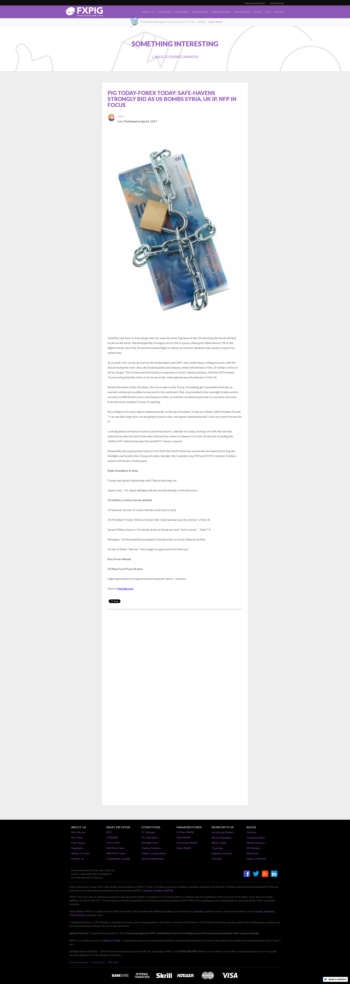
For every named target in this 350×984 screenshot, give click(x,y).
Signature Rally (111, 940)
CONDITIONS (150, 827)
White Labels (218, 842)
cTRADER (112, 837)
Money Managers (221, 837)
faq (267, 12)
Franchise (217, 848)
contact (278, 12)
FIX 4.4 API (112, 842)
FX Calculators (149, 837)
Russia (81, 915)
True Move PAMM (186, 842)
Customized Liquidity (118, 858)
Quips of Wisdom (256, 858)
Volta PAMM (183, 837)
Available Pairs (149, 842)
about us (148, 12)
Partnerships (243, 12)
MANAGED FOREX (189, 827)
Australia (198, 911)
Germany (269, 911)
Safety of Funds (80, 853)
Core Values (78, 842)
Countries (143, 911)
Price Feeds (181, 12)
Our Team (77, 837)
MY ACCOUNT (277, 3)
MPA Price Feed (115, 853)
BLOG (258, 12)
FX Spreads (148, 832)
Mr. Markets (253, 848)
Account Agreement (152, 858)
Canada (258, 911)
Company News (256, 837)
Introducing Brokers (222, 832)
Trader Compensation (153, 853)
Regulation (77, 848)
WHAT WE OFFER (118, 827)
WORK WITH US (222, 827)
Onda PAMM (183, 848)
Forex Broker (76, 911)
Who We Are (78, 832)
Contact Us (77, 858)
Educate (251, 832)
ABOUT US (78, 827)
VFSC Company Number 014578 (153, 890)
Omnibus (216, 858)
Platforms (164, 12)
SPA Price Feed (115, 848)
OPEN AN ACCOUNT (254, 3)
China (72, 915)
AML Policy (113, 962)
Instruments (200, 12)
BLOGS (251, 827)
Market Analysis (256, 842)
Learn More (215, 21)
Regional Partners (221, 853)
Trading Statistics (151, 848)
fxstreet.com (125, 588)
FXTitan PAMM (185, 832)
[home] (84, 12)
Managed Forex (221, 12)
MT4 (109, 832)
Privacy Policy (98, 962)
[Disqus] (175, 658)
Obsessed (252, 853)
